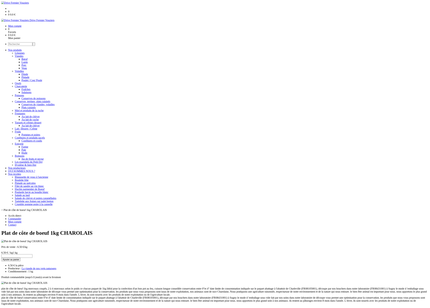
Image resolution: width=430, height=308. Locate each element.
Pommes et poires (31, 134)
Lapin (25, 62)
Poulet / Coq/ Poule (32, 80)
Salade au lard (22, 195)
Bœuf (25, 59)
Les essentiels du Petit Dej (28, 161)
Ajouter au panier (11, 259)
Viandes (19, 56)
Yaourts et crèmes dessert (28, 122)
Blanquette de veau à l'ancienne (31, 177)
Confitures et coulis (32, 140)
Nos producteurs (17, 168)
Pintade (25, 77)
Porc (24, 65)
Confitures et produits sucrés (30, 137)
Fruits (18, 131)
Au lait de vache (30, 119)
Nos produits (15, 50)
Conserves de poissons (34, 98)
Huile (24, 152)
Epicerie (19, 143)
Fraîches (26, 89)
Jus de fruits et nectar (33, 158)
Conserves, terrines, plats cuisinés (32, 101)
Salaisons (26, 92)
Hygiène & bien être (25, 164)
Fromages (20, 113)
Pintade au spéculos (25, 183)
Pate (24, 149)
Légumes (20, 53)
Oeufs (18, 83)
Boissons (19, 155)
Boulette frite (22, 180)
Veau (24, 68)
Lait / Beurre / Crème (26, 128)
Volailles (19, 71)
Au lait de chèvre (31, 116)
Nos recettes (14, 174)
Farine (25, 146)
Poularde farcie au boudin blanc (31, 192)
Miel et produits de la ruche (29, 110)
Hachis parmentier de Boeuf (30, 189)
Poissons (19, 95)
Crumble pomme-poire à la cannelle (34, 204)
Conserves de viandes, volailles (38, 104)
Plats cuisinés (29, 107)
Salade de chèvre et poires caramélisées (35, 198)
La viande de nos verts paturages (39, 268)
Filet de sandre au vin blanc (29, 186)
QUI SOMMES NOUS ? (21, 171)
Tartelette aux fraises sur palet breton (34, 201)
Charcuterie (21, 86)
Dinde (25, 74)
